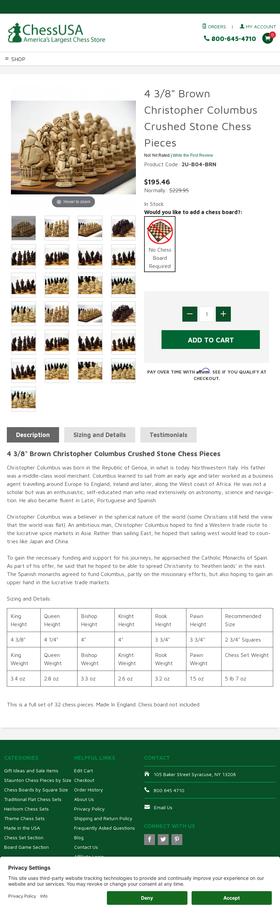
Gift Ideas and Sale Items (31, 770)
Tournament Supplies (159, 70)
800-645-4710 (233, 38)
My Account (260, 26)
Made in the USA (22, 828)
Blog (79, 837)
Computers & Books (209, 70)
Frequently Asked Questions (104, 828)
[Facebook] (149, 839)
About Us (84, 799)
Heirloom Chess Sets (26, 809)
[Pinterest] (176, 839)
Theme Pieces (84, 70)
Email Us (163, 807)
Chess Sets (13, 70)
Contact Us (86, 847)
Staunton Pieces (47, 70)
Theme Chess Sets (24, 818)
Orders (216, 26)
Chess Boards (117, 70)
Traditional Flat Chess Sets (32, 799)
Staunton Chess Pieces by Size (37, 780)
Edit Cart (83, 770)
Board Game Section (26, 847)
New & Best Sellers (56, 78)
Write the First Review (193, 155)
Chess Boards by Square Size (36, 789)
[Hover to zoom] (73, 147)
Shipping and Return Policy (103, 818)
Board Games (16, 78)
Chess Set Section (23, 837)
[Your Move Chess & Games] (56, 33)
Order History (88, 789)
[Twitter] (163, 839)
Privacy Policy (89, 809)
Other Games (250, 70)
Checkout (84, 780)
